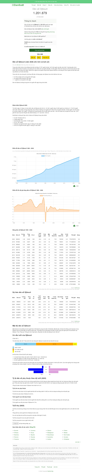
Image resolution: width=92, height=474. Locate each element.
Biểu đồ (33, 57)
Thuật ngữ (49, 467)
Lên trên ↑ (77, 442)
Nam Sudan (67, 435)
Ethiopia (16, 432)
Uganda (33, 439)
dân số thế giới (45, 29)
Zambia (49, 439)
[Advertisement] (69, 16)
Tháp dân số (46, 57)
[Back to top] (89, 468)
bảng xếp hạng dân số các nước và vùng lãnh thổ (39, 32)
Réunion (16, 437)
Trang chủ (37, 467)
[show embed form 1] (77, 186)
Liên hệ (55, 467)
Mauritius (16, 435)
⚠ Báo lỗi (15, 423)
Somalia (66, 437)
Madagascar (50, 432)
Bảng (39, 57)
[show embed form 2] (77, 226)
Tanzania (16, 439)
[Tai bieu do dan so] (74, 186)
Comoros (33, 430)
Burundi (16, 430)
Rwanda (33, 437)
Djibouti (49, 430)
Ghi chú (18, 64)
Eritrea (65, 430)
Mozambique (50, 435)
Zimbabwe (66, 439)
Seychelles (50, 437)
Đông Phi (32, 427)
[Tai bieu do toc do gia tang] (74, 226)
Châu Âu (50, 5)
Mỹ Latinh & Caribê (75, 5)
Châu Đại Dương (58, 5)
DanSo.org (77, 287)
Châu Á (44, 5)
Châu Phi (66, 5)
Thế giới (34, 5)
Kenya (32, 432)
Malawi (65, 432)
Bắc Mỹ (39, 5)
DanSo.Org (50, 471)
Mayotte (33, 435)
